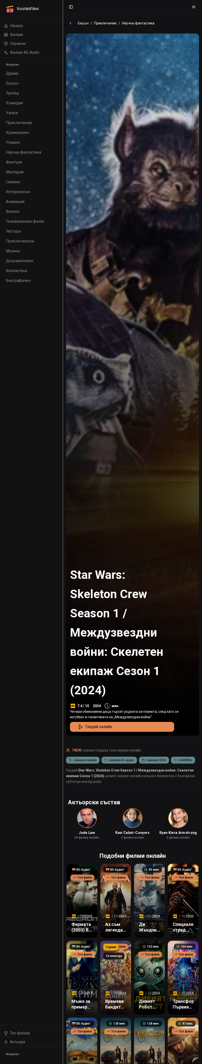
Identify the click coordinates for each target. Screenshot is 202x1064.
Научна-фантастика (138, 23)
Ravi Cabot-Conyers (132, 833)
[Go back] (70, 23)
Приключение (105, 23)
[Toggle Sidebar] (63, 532)
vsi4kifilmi (185, 760)
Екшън (83, 23)
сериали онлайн (85, 760)
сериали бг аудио (121, 760)
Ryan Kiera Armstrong (178, 833)
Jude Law (87, 833)
